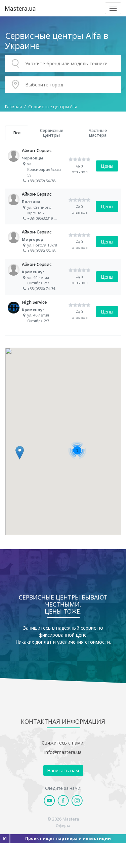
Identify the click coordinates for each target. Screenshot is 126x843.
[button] (20, 452)
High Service (63, 311)
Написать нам (63, 770)
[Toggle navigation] (113, 8)
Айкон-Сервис (63, 165)
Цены (107, 166)
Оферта (63, 825)
